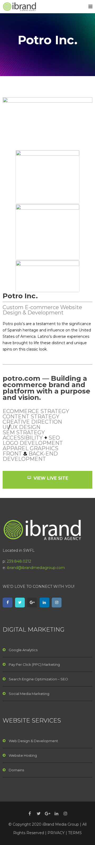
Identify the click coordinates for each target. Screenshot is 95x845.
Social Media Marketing (29, 693)
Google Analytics (23, 650)
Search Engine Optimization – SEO (38, 679)
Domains (16, 770)
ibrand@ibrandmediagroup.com (36, 567)
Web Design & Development (33, 741)
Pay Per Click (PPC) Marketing (34, 664)
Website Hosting (23, 755)
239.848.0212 (19, 561)
